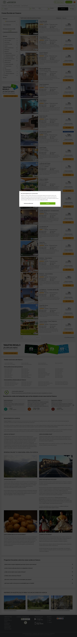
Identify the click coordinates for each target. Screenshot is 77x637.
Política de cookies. (44, 199)
